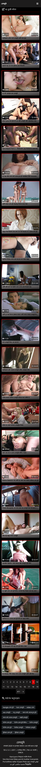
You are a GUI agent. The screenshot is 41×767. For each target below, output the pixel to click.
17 (29, 687)
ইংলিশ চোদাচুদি (34, 722)
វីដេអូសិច (28, 764)
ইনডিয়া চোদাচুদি (18, 727)
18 (33, 687)
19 (37, 687)
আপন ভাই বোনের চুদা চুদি (29, 712)
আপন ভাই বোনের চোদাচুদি (10, 717)
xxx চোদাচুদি (6, 712)
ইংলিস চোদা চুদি (7, 727)
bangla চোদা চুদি (8, 707)
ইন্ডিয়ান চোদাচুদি (19, 732)
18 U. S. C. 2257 (9, 750)
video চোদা (30, 707)
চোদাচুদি (4, 3)
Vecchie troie (8, 759)
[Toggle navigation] (37, 3)
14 (16, 687)
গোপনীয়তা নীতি (21, 750)
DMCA (20, 752)
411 (18, 691)
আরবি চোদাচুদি (24, 717)
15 (20, 687)
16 (25, 687)
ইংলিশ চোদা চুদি (7, 722)
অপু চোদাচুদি (16, 712)
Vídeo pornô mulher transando (25, 759)
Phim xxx (26, 762)
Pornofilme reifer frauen (12, 762)
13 (12, 687)
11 (4, 687)
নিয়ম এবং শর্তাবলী (32, 750)
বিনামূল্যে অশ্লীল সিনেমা (24, 757)
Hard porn (14, 757)
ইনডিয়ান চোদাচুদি (30, 727)
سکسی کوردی (15, 764)
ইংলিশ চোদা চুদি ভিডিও (20, 722)
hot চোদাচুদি (20, 707)
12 (8, 687)
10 (37, 682)
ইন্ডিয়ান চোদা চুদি (7, 732)
